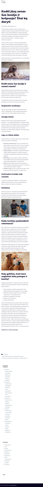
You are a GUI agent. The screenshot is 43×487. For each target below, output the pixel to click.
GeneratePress (13, 485)
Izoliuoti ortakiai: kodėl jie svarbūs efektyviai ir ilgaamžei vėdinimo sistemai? (8, 375)
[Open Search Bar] (2, 2)
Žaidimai (7, 464)
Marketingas (8, 450)
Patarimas (7, 455)
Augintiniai (5, 354)
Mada (6, 448)
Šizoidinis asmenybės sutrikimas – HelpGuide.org (14, 358)
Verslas (7, 462)
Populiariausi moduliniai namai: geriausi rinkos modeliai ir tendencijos (8, 427)
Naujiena (7, 453)
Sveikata (7, 460)
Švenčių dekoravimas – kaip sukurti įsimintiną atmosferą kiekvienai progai (8, 414)
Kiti (6, 446)
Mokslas (7, 452)
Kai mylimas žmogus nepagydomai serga (12, 356)
